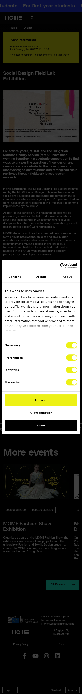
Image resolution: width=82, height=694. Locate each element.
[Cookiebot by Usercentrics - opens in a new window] (60, 265)
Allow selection (41, 413)
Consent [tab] (15, 277)
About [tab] (67, 277)
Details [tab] (41, 277)
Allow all (41, 400)
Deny (41, 425)
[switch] (71, 357)
